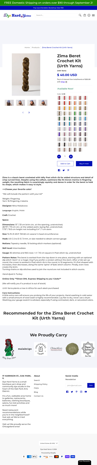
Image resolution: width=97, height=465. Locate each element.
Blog (36, 392)
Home (27, 47)
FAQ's (36, 388)
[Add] (71, 156)
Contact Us (38, 396)
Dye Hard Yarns (45, 449)
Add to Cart (65, 164)
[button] (85, 15)
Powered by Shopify (48, 453)
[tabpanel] (48, 239)
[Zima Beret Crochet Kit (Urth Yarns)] (9, 102)
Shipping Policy (40, 384)
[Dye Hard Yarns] (17, 15)
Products (36, 47)
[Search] (80, 15)
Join (91, 385)
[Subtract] (59, 156)
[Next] (29, 112)
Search (37, 380)
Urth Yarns (61, 71)
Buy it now (84, 164)
